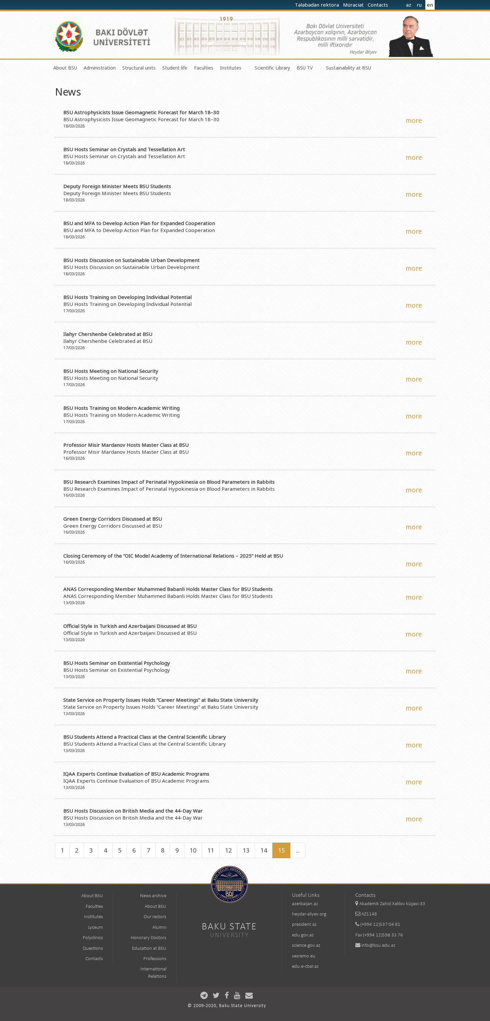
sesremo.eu (303, 956)
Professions (154, 958)
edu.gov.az (303, 935)
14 (263, 850)
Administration (100, 68)
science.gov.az (306, 945)
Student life (174, 68)
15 (281, 850)
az (408, 4)
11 (210, 850)
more (414, 120)
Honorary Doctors (148, 937)
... (298, 850)
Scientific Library (272, 68)
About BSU (65, 68)
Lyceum (95, 927)
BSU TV (305, 68)
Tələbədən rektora (317, 4)
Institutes (230, 68)
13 (246, 850)
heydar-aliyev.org (309, 914)
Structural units (139, 68)
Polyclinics (93, 937)
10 (193, 850)
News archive (153, 895)
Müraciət (354, 4)
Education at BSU (149, 948)
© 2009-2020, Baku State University (227, 1006)
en (430, 4)
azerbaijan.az (305, 903)
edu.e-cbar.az (305, 966)
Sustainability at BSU (348, 68)
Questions (93, 948)
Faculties (203, 68)
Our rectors (155, 916)
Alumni (159, 927)
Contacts (378, 4)
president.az (304, 924)
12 (228, 850)
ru (419, 4)
